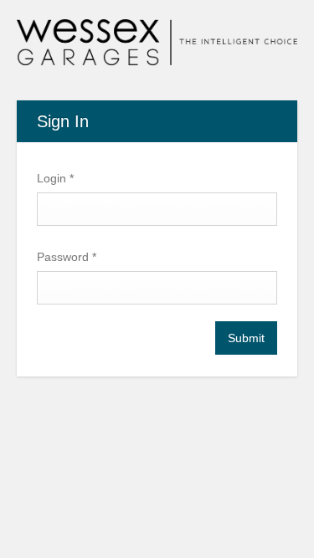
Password (66, 257)
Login (55, 178)
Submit (246, 338)
